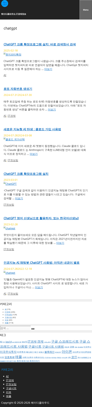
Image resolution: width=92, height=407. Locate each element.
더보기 (48, 69)
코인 (74, 357)
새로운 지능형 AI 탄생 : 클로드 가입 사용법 (32, 129)
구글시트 (8, 317)
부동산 (41, 352)
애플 (6, 323)
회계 (19, 360)
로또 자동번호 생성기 (18, 89)
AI (5, 75)
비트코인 (58, 352)
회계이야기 (34, 360)
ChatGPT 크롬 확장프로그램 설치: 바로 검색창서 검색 (40, 44)
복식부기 (30, 352)
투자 (79, 357)
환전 (14, 361)
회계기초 (25, 361)
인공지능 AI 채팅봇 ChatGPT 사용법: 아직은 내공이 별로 (42, 262)
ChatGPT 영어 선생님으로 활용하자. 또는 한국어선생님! (41, 218)
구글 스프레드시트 (65, 341)
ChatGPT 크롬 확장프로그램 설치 (26, 174)
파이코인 (9, 361)
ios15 (24, 341)
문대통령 (80, 347)
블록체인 (49, 351)
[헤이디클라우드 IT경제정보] (4, 6)
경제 (40, 341)
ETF (4, 342)
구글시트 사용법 (53, 346)
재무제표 (54, 357)
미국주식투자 (8, 352)
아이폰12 (76, 352)
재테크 (59, 357)
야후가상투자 (28, 357)
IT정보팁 (13, 160)
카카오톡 (64, 357)
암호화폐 (10, 357)
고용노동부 (47, 342)
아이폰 (67, 351)
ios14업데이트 (16, 342)
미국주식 (87, 347)
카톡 (69, 357)
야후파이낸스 (39, 357)
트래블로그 (85, 357)
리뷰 (6, 320)
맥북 (76, 347)
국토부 (66, 347)
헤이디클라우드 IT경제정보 (13, 13)
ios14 (9, 341)
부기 (36, 352)
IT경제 (12, 115)
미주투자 (21, 351)
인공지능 (48, 357)
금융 (72, 346)
